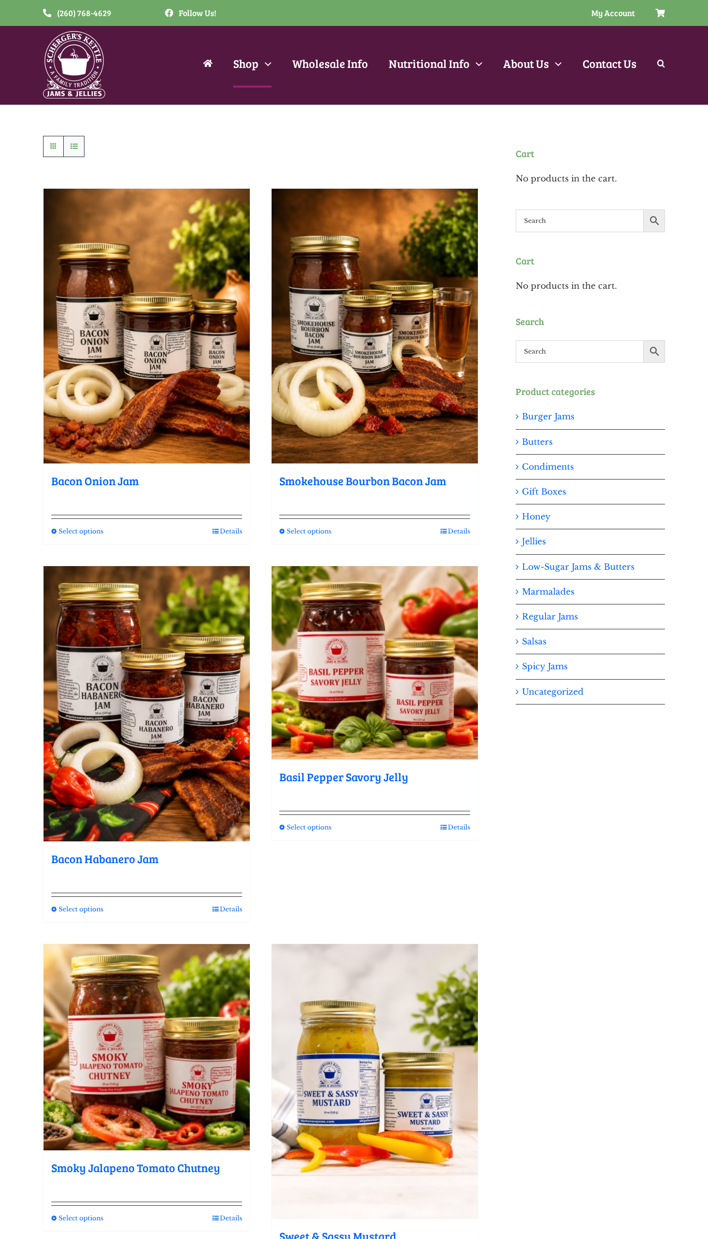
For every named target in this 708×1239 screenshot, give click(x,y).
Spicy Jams (545, 666)
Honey (536, 516)
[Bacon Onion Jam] (147, 326)
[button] (661, 65)
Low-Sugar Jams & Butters (578, 566)
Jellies (534, 541)
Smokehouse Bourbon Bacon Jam (362, 480)
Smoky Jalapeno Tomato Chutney (135, 1167)
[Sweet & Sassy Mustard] (375, 1081)
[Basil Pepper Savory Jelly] (375, 662)
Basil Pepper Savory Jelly (343, 776)
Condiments (548, 466)
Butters (537, 442)
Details (231, 531)
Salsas (534, 641)
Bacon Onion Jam (95, 480)
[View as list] (74, 146)
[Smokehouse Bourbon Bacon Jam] (375, 326)
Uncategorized (553, 691)
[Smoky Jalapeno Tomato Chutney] (147, 1047)
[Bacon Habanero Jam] (147, 703)
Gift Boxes (544, 491)
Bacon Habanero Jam (105, 858)
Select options (81, 531)
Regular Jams (550, 616)
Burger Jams (548, 416)
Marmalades (548, 591)
